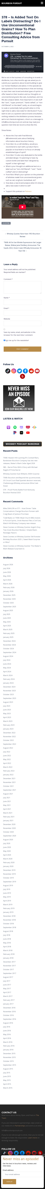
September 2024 (9, 652)
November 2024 (9, 645)
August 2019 (8, 885)
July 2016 (6, 1027)
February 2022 (8, 771)
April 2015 (7, 1084)
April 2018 (7, 946)
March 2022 (7, 767)
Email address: (8, 1170)
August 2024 (8, 656)
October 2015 (8, 1061)
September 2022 (9, 744)
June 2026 (7, 572)
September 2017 (9, 973)
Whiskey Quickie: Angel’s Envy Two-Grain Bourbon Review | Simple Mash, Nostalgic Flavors (21, 530)
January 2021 (8, 820)
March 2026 (7, 584)
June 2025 (7, 618)
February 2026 (8, 587)
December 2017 (9, 962)
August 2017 (8, 977)
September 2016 (9, 1019)
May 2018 (7, 943)
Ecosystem (6, 223)
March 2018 (7, 950)
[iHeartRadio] (29, 427)
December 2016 (9, 1008)
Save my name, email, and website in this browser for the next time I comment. (19, 333)
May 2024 (7, 668)
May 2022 (7, 759)
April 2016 (7, 1038)
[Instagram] (13, 371)
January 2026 (8, 591)
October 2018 (8, 923)
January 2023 (8, 729)
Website (7, 319)
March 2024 (7, 675)
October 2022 (8, 740)
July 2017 (6, 981)
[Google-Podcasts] (35, 427)
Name (7, 298)
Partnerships (20, 1126)
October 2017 (8, 969)
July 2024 (6, 660)
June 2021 (7, 801)
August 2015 (8, 1069)
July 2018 (6, 935)
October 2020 (8, 832)
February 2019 (8, 908)
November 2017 (9, 966)
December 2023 (9, 687)
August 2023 (8, 702)
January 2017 (8, 1004)
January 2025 (8, 637)
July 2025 (6, 614)
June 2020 (7, 847)
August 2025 (8, 610)
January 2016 (8, 1050)
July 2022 (6, 752)
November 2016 (9, 1011)
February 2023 (8, 725)
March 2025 (7, 629)
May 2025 (7, 622)
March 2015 (7, 1088)
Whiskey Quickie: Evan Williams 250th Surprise (21, 474)
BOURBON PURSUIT (12, 3)
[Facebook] (25, 371)
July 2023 (6, 706)
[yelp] (22, 376)
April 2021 (7, 809)
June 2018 (7, 939)
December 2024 (9, 641)
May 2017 (7, 988)
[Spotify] (16, 427)
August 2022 (8, 748)
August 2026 (8, 564)
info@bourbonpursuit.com (12, 1130)
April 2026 (7, 580)
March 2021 (7, 813)
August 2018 (8, 931)
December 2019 (9, 870)
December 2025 (9, 595)
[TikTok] (8, 371)
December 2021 (9, 778)
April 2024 (7, 671)
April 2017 (7, 992)
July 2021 (6, 797)
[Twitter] (19, 371)
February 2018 (8, 954)
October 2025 (8, 603)
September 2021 (9, 790)
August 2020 (8, 839)
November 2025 (9, 599)
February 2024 (8, 679)
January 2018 (8, 958)
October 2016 (8, 1015)
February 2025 (8, 633)
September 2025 (9, 606)
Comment (8, 279)
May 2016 (7, 1034)
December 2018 (9, 916)
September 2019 (9, 882)
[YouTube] (37, 371)
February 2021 (8, 817)
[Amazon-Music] (22, 427)
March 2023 (7, 721)
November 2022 (9, 736)
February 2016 (8, 1046)
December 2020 (9, 824)
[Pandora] (16, 432)
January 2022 (8, 775)
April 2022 (7, 763)
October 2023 (8, 694)
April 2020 (7, 855)
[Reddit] (31, 371)
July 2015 (6, 1073)
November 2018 (9, 920)
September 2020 (9, 836)
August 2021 (8, 794)
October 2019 (8, 878)
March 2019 (7, 904)
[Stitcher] (22, 432)
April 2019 (7, 901)
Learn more (32, 1138)
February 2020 (8, 862)
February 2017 (8, 1000)
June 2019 (7, 893)
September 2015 (9, 1065)
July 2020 (6, 843)
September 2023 (9, 698)
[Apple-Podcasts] (9, 427)
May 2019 (7, 897)
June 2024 (7, 664)
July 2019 (6, 889)
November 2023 (9, 690)
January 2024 (8, 683)
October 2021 (8, 786)
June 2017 (7, 985)
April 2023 (7, 717)
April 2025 (7, 626)
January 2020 (8, 866)
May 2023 (7, 713)
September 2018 (9, 927)
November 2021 (9, 782)
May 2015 (7, 1080)
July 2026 (6, 568)
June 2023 (7, 710)
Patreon (28, 191)
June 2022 (7, 755)
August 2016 (8, 1023)
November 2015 (9, 1057)
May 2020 (7, 851)
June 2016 (7, 1030)
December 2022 (9, 733)
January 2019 (8, 912)
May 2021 (7, 805)
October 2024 (8, 648)
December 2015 (9, 1053)
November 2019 (9, 874)
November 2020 (9, 828)
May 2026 (7, 576)
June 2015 (7, 1076)
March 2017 (7, 996)
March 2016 (7, 1042)
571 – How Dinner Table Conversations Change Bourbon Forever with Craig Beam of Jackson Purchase (21, 511)
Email (6, 308)
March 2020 (7, 859)
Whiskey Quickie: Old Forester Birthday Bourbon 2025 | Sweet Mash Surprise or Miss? (21, 539)
